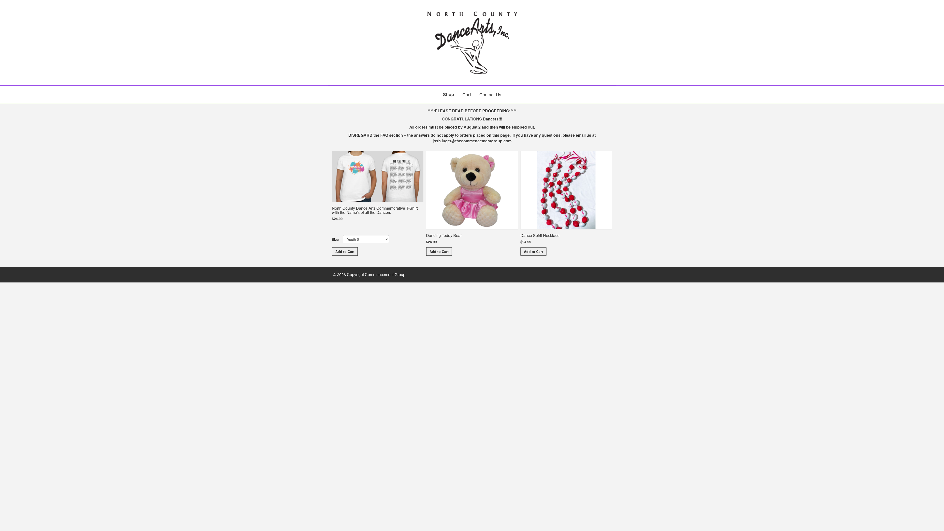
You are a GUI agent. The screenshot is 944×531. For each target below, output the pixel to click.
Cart (466, 94)
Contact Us (490, 94)
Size (335, 239)
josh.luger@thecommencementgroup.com (472, 141)
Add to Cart (346, 251)
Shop (448, 94)
